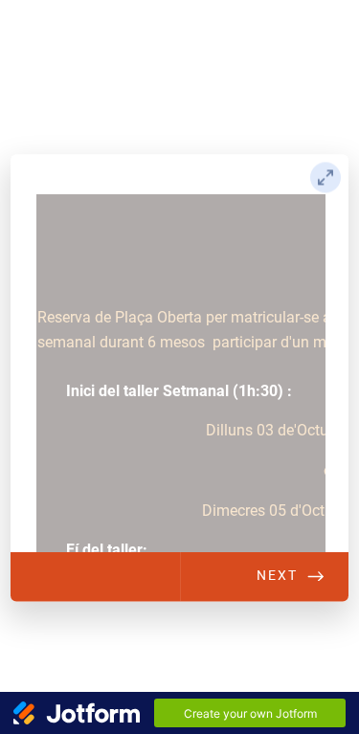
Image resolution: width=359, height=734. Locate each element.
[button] (325, 177)
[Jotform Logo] (76, 713)
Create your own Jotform (250, 713)
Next (277, 575)
